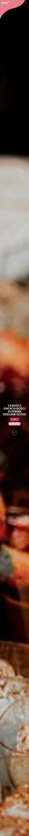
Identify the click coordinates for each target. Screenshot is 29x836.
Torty (14, 419)
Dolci (4, 3)
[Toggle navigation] (25, 3)
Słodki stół (14, 423)
